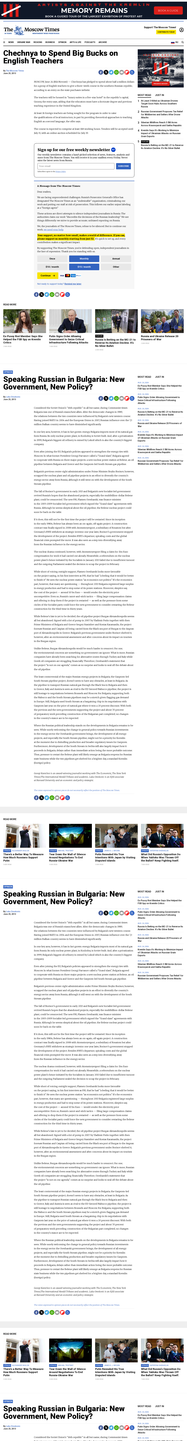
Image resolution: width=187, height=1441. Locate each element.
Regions (38, 42)
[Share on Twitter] (106, 72)
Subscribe (123, 166)
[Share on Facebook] (100, 72)
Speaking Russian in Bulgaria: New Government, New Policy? (64, 383)
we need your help (53, 229)
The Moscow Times (15, 71)
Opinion (62, 42)
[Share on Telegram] (111, 72)
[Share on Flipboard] (126, 72)
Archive (103, 42)
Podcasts (90, 42)
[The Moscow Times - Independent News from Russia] (31, 30)
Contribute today (166, 32)
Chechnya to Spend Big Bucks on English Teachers (60, 57)
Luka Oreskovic (13, 397)
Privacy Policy (61, 171)
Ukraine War (23, 42)
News (11, 42)
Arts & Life (75, 42)
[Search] (183, 42)
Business (50, 42)
